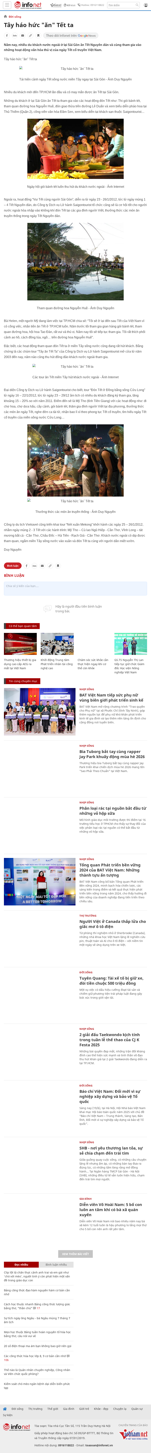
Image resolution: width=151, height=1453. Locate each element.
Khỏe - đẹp (101, 1408)
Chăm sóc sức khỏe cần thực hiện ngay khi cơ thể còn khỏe (93, 664)
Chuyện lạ (119, 1408)
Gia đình (85, 1199)
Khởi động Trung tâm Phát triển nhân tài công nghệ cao (57, 664)
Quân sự (137, 1408)
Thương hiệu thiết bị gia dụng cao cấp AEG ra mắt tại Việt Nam (20, 664)
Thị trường (87, 915)
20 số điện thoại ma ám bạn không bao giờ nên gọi (37, 1346)
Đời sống (15, 16)
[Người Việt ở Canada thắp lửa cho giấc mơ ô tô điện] (40, 938)
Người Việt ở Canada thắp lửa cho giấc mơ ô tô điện (112, 924)
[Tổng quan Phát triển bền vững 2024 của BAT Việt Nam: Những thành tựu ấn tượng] (40, 882)
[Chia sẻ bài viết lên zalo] (15, 35)
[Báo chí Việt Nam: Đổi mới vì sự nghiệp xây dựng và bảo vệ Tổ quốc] (40, 1108)
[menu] (7, 5)
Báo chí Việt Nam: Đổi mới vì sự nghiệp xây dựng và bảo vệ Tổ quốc (109, 1096)
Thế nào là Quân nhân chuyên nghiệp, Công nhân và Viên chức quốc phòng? (37, 1372)
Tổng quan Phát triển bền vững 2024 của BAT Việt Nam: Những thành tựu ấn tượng (110, 870)
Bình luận (12, 565)
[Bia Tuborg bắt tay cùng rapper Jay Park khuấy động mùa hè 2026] (40, 768)
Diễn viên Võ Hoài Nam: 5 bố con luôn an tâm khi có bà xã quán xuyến (110, 1209)
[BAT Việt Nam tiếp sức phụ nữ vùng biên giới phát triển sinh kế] (40, 712)
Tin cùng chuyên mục (23, 681)
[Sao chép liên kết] (30, 35)
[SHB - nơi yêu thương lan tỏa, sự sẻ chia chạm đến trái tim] (40, 1165)
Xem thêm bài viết (75, 1254)
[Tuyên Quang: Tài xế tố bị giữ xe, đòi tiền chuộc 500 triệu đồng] (40, 995)
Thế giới (52, 1408)
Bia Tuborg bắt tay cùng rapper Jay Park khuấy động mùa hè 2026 (112, 754)
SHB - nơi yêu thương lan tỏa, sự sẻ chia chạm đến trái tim (111, 1150)
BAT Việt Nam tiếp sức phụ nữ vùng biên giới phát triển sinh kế (111, 697)
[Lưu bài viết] (38, 35)
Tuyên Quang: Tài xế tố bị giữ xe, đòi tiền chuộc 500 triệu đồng (111, 980)
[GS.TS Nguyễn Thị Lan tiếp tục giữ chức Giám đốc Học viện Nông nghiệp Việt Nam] (130, 644)
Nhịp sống (86, 689)
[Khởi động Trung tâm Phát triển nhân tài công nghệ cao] (57, 644)
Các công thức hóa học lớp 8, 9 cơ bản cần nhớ (35, 1356)
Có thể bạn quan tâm (23, 626)
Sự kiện (8, 1415)
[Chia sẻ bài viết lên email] (23, 35)
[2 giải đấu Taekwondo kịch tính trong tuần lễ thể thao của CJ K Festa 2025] (40, 1051)
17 (38, 1308)
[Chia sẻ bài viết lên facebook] (7, 35)
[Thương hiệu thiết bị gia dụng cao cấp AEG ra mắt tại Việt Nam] (20, 644)
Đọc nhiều (21, 1264)
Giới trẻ (84, 1408)
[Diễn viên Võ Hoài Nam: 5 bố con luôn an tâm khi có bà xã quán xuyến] (40, 1221)
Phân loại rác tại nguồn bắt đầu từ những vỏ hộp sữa (112, 811)
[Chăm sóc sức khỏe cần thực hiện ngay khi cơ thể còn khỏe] (94, 644)
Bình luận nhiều (56, 1264)
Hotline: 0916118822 (92, 5)
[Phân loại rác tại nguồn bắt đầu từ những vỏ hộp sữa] (40, 825)
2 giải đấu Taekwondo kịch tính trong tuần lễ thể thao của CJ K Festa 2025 (109, 1039)
